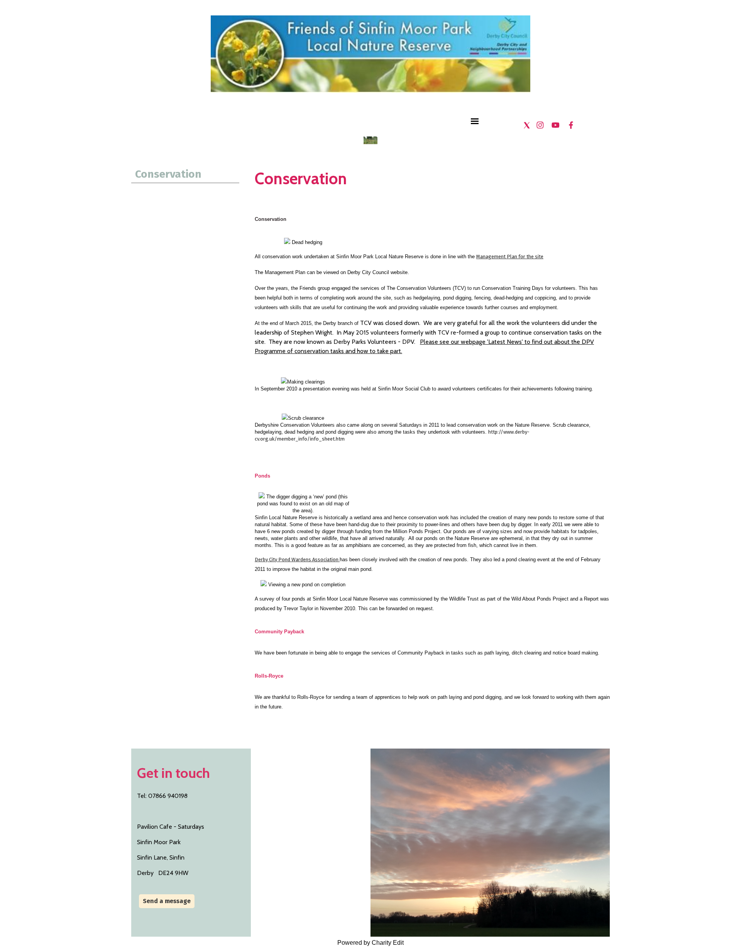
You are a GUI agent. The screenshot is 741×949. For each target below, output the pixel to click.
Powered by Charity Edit (370, 942)
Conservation (168, 174)
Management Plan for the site (509, 256)
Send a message (167, 901)
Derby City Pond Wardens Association (297, 559)
